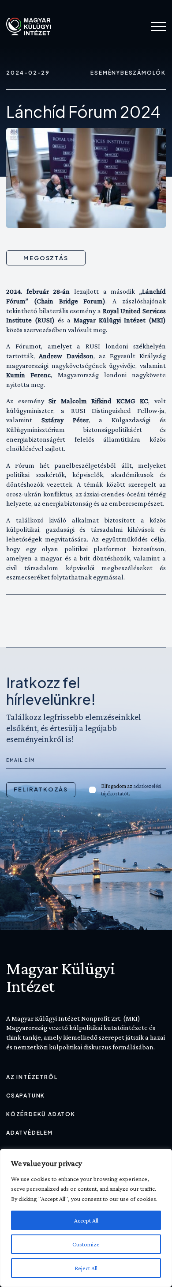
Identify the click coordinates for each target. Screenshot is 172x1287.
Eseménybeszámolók (128, 72)
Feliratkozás (41, 789)
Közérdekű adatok (40, 1114)
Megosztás (46, 257)
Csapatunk (25, 1095)
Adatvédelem (29, 1132)
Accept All (86, 1220)
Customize (86, 1244)
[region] (86, 1218)
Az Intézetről (31, 1077)
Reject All (86, 1268)
